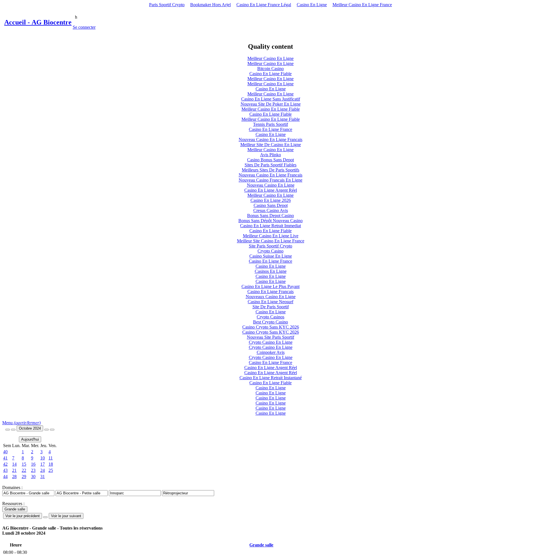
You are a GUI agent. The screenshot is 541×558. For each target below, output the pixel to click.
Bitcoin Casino (270, 68)
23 (33, 470)
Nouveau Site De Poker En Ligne (271, 104)
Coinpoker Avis (271, 352)
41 (5, 458)
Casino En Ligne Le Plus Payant (270, 286)
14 (14, 464)
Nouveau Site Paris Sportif (270, 337)
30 (33, 476)
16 (33, 464)
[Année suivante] (52, 429)
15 (24, 464)
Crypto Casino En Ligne (270, 342)
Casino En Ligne (312, 4)
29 (24, 476)
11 (50, 458)
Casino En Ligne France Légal (263, 4)
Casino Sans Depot (271, 205)
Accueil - (38, 22)
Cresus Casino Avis (270, 210)
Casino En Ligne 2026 (270, 200)
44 (5, 476)
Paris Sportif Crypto (167, 4)
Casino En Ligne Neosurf (270, 301)
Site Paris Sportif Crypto (270, 246)
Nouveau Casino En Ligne (270, 185)
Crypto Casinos (270, 316)
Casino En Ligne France (270, 129)
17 (42, 464)
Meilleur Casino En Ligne (270, 58)
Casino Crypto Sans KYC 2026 (270, 327)
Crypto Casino (270, 251)
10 (42, 458)
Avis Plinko (270, 154)
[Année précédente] (7, 429)
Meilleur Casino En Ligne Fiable (270, 109)
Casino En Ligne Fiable (270, 73)
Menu (21, 422)
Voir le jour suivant (66, 516)
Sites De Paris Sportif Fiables (270, 164)
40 (5, 451)
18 (50, 464)
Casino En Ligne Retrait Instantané (271, 377)
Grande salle (261, 545)
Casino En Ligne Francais (270, 291)
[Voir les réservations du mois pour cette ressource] (13, 429)
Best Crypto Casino (270, 322)
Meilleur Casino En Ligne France (362, 4)
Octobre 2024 (30, 428)
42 (5, 464)
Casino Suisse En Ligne (270, 256)
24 (42, 470)
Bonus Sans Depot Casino (270, 215)
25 (50, 470)
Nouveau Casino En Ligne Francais (270, 139)
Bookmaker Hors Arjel (210, 4)
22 (24, 470)
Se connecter (84, 27)
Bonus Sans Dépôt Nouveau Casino (270, 220)
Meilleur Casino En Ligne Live (270, 235)
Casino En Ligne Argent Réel (270, 190)
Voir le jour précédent (22, 516)
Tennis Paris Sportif (270, 124)
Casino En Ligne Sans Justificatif (270, 99)
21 (14, 470)
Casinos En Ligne (271, 271)
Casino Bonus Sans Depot (270, 159)
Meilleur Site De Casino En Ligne (270, 144)
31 (42, 476)
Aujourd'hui (30, 439)
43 (5, 470)
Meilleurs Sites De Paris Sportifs (270, 170)
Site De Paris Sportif (270, 306)
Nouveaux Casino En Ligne (271, 296)
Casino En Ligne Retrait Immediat (270, 225)
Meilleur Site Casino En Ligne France (270, 240)
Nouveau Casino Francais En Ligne (270, 180)
